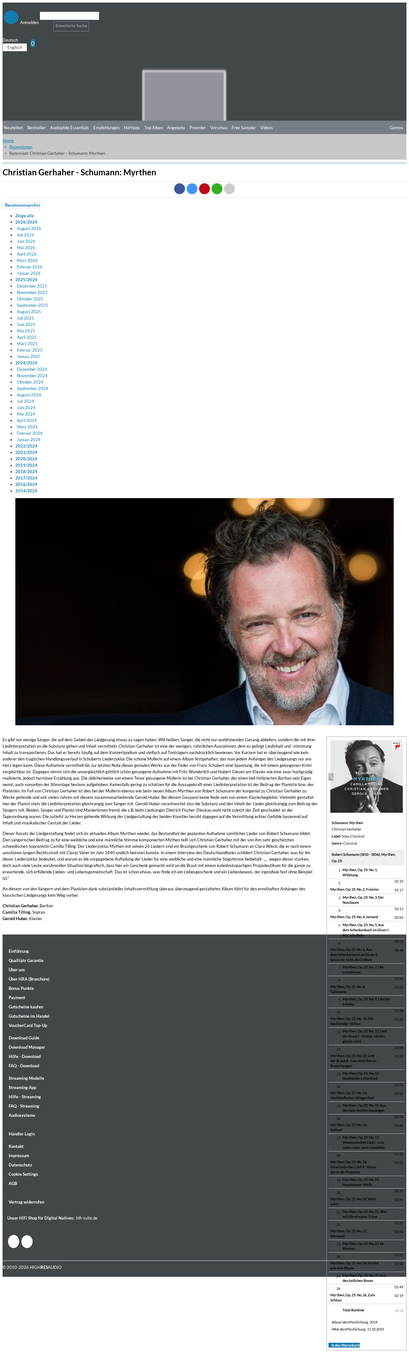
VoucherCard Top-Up (28, 1025)
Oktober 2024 (30, 382)
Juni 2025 (26, 324)
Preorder (197, 127)
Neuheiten (13, 127)
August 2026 (29, 228)
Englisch (14, 47)
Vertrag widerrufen (26, 1202)
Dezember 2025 (32, 286)
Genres (396, 127)
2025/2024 (26, 279)
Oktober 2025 (30, 298)
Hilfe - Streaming (25, 1096)
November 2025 (32, 292)
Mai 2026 (26, 247)
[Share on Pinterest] (204, 188)
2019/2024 (26, 465)
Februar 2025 (29, 350)
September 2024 (32, 388)
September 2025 (32, 305)
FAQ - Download (24, 1065)
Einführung (19, 951)
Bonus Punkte (21, 988)
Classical (350, 843)
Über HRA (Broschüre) (29, 979)
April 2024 (27, 420)
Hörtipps (132, 127)
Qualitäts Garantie (26, 960)
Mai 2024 (26, 414)
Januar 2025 (29, 356)
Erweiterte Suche (71, 25)
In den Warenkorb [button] (345, 1345)
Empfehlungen (106, 127)
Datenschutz (20, 1164)
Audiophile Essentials (69, 127)
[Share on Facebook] (179, 188)
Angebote (176, 127)
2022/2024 (26, 446)
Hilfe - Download (25, 1056)
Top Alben (153, 127)
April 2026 (27, 254)
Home (8, 140)
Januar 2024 (29, 439)
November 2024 (32, 375)
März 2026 (27, 260)
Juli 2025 (25, 318)
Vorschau (218, 127)
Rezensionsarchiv (22, 205)
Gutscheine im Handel (29, 1016)
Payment (17, 997)
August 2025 (29, 311)
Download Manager (27, 1047)
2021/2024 (26, 452)
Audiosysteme (22, 1115)
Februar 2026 (29, 266)
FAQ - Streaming (24, 1106)
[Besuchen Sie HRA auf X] (27, 1241)
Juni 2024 (26, 407)
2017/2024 (26, 478)
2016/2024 (26, 484)
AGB (13, 1183)
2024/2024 (26, 362)
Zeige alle (24, 215)
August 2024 (29, 394)
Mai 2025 (26, 330)
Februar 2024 (29, 433)
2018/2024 (26, 471)
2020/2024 (26, 458)
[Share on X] (192, 188)
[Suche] (44, 24)
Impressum (19, 1155)
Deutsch (10, 40)
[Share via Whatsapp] (217, 188)
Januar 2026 (29, 273)
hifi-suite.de (86, 1218)
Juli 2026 (25, 234)
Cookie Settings (23, 1174)
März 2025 (27, 343)
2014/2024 (26, 490)
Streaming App (22, 1087)
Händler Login (22, 1133)
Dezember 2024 (32, 369)
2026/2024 (26, 222)
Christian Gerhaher (346, 829)
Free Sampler (244, 127)
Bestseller (36, 127)
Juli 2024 (25, 401)
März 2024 (27, 426)
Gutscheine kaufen (26, 1006)
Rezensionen (20, 146)
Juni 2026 (26, 241)
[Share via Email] (229, 188)
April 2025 (27, 337)
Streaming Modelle (26, 1078)
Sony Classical (353, 836)
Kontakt (16, 1146)
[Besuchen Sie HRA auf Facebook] (13, 1241)
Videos (266, 127)
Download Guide (24, 1037)
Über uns (17, 969)
